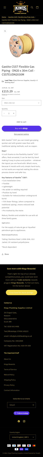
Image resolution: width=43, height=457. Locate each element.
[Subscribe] (33, 405)
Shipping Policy (10, 380)
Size (3, 98)
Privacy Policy (9, 385)
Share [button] (7, 254)
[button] (5, 7)
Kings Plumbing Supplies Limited (18, 453)
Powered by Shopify (34, 453)
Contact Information (12, 390)
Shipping (4, 94)
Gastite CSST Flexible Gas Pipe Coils (21, 17)
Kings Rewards (9, 364)
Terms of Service (10, 369)
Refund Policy (9, 375)
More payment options (21, 134)
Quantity (5, 109)
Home (4, 17)
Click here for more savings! (22, 292)
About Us (7, 359)
